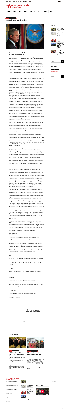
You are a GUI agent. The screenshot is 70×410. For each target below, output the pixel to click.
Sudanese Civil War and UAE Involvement (60, 29)
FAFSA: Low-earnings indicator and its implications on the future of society (60, 34)
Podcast (39, 11)
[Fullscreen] (47, 394)
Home (14, 1)
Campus (20, 11)
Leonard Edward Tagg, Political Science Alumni (25, 321)
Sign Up (30, 1)
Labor (51, 11)
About (21, 1)
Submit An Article (25, 1)
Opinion (25, 11)
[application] (42, 391)
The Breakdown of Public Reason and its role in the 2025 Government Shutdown (60, 45)
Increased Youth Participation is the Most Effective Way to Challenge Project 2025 (60, 52)
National (14, 11)
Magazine (45, 11)
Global (8, 11)
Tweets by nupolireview (54, 71)
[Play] (37, 394)
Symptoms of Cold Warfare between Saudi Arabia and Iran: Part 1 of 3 (16, 354)
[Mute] (46, 394)
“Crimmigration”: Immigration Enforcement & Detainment (34, 353)
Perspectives (32, 11)
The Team (17, 1)
